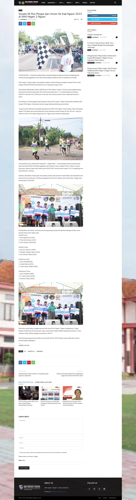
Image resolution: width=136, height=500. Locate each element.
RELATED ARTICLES (26, 382)
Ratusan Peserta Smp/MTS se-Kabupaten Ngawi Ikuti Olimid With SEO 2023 (70, 375)
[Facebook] (20, 23)
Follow (114, 15)
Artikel (89, 37)
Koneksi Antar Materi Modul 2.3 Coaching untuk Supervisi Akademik (33, 375)
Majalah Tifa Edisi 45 (94, 35)
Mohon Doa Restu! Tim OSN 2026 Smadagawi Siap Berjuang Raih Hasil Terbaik (51, 403)
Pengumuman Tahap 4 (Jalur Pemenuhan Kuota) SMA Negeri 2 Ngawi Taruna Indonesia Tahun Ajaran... (101, 58)
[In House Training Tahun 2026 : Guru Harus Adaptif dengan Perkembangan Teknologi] (29, 393)
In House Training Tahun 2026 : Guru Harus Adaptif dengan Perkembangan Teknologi (28, 403)
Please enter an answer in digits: (28, 456)
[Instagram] (94, 489)
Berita (69, 3)
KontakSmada (112, 498)
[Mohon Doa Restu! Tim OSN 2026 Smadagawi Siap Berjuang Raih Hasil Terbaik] (51, 393)
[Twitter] (25, 23)
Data (61, 3)
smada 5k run (31, 351)
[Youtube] (104, 489)
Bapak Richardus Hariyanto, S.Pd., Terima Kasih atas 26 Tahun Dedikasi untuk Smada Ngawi (72, 403)
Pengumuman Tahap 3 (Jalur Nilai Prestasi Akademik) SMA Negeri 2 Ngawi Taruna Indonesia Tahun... (102, 70)
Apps (77, 3)
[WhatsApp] (33, 23)
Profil (99, 498)
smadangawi (40, 351)
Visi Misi (105, 498)
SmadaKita (51, 3)
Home (43, 3)
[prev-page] (20, 409)
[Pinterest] (29, 23)
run (25, 351)
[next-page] (23, 409)
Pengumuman (91, 62)
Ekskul (85, 3)
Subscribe (113, 23)
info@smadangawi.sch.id (59, 491)
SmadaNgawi (23, 19)
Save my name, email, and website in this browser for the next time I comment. (44, 452)
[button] (115, 3)
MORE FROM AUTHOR (43, 382)
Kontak (92, 3)
